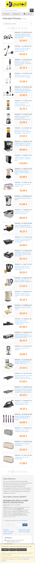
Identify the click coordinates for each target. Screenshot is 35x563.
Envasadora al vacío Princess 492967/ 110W (23, 185)
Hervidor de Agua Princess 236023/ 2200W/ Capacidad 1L (23, 280)
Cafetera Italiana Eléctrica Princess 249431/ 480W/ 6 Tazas (22, 172)
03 (19, 28)
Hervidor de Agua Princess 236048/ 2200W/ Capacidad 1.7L (22, 295)
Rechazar (12, 549)
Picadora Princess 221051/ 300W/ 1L (22, 348)
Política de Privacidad (11, 516)
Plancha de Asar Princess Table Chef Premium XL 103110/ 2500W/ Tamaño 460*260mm (23, 377)
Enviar (24, 524)
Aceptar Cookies (21, 549)
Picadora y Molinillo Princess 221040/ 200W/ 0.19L (22, 362)
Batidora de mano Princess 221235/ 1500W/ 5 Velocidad (23, 76)
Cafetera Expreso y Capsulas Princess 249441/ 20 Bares (23, 144)
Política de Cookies (24, 531)
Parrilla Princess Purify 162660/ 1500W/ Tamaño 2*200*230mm (22, 322)
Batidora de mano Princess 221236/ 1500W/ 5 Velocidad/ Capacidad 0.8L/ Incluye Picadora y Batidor (23, 91)
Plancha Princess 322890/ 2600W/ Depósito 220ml (22, 403)
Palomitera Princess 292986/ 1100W (23, 308)
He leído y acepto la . (16, 520)
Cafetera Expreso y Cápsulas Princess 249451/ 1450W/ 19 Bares (23, 158)
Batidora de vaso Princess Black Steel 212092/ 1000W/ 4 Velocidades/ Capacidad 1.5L (23, 131)
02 (16, 28)
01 (13, 28)
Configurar (5, 549)
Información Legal (24, 530)
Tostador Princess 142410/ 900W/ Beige (22, 444)
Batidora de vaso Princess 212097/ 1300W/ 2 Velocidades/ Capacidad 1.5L (23, 118)
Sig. (26, 28)
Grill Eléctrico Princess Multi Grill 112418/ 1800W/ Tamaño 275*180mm (23, 240)
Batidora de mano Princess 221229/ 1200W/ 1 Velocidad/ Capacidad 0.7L (23, 63)
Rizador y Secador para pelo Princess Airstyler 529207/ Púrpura (22, 417)
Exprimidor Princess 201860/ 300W (23, 198)
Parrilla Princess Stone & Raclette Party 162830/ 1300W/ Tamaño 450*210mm (23, 336)
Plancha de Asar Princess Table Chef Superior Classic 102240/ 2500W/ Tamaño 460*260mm (23, 390)
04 (22, 28)
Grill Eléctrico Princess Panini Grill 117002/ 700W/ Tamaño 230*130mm (23, 254)
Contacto (28, 14)
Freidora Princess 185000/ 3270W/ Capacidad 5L (22, 212)
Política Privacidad (8, 531)
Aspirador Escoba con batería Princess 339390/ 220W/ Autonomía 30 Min (23, 49)
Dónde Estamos (8, 533)
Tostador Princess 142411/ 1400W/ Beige (22, 458)
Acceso (17, 14)
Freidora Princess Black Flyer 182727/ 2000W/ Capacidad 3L (23, 226)
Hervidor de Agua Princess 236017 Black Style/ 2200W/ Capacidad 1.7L (22, 267)
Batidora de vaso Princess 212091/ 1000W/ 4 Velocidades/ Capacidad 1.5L (23, 104)
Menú (7, 14)
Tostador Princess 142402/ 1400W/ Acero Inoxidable (22, 430)
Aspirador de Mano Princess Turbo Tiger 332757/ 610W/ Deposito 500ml (22, 36)
